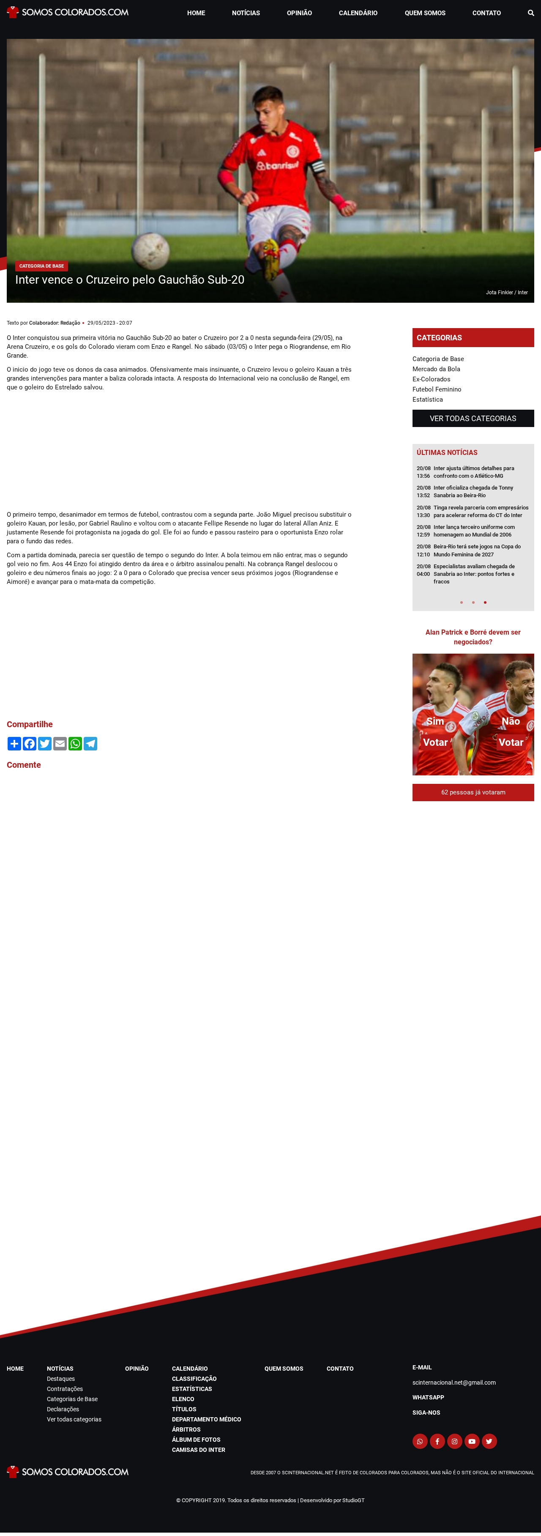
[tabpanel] (473, 528)
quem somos (425, 13)
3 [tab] (485, 602)
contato (487, 13)
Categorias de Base (72, 1399)
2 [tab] (473, 602)
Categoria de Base (438, 359)
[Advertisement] (70, 450)
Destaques (61, 1378)
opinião (299, 13)
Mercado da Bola (436, 369)
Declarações (63, 1409)
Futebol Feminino (437, 389)
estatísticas (192, 1388)
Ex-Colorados (432, 379)
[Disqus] (180, 891)
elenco (183, 1399)
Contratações (65, 1388)
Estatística (428, 399)
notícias (246, 13)
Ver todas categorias (473, 418)
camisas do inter (198, 1449)
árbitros (186, 1429)
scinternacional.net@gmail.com (454, 1382)
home (196, 13)
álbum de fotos (196, 1439)
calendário (358, 13)
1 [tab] (461, 602)
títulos (184, 1409)
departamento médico (206, 1419)
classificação (194, 1378)
